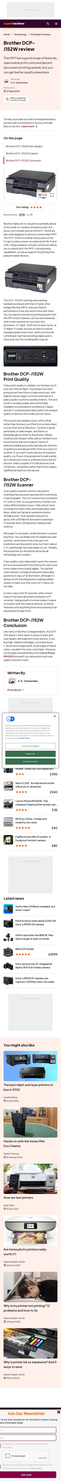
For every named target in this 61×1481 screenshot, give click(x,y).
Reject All (30, 754)
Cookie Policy (24, 738)
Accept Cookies (30, 761)
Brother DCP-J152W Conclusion (23, 160)
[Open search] (48, 23)
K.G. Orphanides (19, 82)
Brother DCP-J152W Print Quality (24, 146)
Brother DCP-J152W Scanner (22, 153)
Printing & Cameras (40, 34)
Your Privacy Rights (30, 746)
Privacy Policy (36, 1468)
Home (7, 34)
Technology (20, 34)
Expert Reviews (14, 23)
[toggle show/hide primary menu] (56, 23)
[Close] (55, 716)
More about (14, 689)
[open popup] (52, 194)
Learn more (27, 126)
